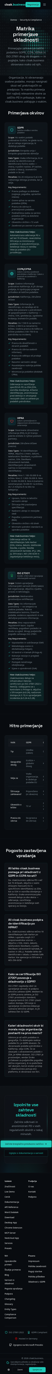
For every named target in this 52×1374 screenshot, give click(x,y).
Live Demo (10, 1191)
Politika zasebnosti (37, 1266)
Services (9, 1243)
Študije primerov (13, 1269)
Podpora (32, 1196)
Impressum (33, 1261)
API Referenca (11, 1207)
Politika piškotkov (36, 1276)
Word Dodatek (11, 1212)
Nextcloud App (12, 1238)
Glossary (9, 1304)
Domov (13, 19)
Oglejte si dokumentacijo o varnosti (26, 1153)
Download (9, 1217)
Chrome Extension (13, 1227)
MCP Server (10, 1232)
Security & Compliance (31, 19)
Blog (7, 1274)
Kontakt (32, 1191)
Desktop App (11, 1222)
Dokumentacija (12, 1202)
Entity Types (10, 1309)
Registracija (33, 4)
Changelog (10, 1299)
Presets (8, 1248)
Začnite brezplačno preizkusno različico (24, 1144)
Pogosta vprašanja (13, 1288)
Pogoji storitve (35, 1271)
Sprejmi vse (37, 1369)
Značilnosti (10, 1186)
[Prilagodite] (8, 1369)
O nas (31, 1186)
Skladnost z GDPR (36, 1281)
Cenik (7, 1196)
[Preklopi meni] (44, 4)
